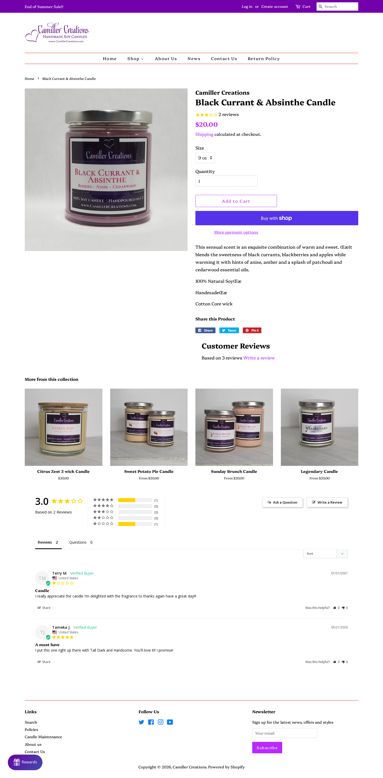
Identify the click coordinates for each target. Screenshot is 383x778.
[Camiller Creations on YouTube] (170, 722)
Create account (274, 6)
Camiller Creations (189, 766)
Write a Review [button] (330, 502)
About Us (166, 58)
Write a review (259, 358)
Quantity (205, 171)
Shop (134, 58)
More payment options (236, 232)
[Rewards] (25, 762)
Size (199, 148)
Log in (247, 6)
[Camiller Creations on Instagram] (160, 722)
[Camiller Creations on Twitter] (141, 722)
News (194, 58)
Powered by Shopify (226, 766)
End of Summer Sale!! (44, 6)
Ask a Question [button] (285, 502)
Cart (306, 6)
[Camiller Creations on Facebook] (151, 722)
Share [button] (46, 608)
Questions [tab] (78, 542)
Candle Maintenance (43, 736)
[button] (336, 608)
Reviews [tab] (45, 542)
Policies (31, 729)
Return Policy (264, 58)
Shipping (204, 134)
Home (110, 58)
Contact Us (224, 58)
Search (31, 722)
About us (33, 744)
